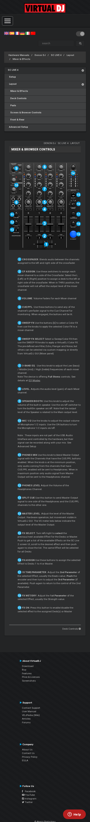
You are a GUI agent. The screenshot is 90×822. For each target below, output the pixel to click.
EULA (25, 760)
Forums (26, 722)
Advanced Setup (18, 127)
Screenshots (29, 680)
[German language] (22, 33)
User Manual (29, 711)
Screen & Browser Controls (24, 112)
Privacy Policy (29, 756)
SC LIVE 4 (56, 55)
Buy (24, 669)
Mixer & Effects (21, 59)
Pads (12, 105)
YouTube (29, 794)
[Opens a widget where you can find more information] (74, 814)
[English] (6, 33)
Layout (70, 55)
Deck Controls (17, 98)
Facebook (29, 791)
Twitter (28, 802)
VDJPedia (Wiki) (31, 715)
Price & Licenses (31, 677)
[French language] (17, 33)
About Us (27, 749)
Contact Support (31, 707)
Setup (12, 77)
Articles (26, 718)
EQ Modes (34, 380)
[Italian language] (27, 33)
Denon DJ (40, 55)
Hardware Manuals (18, 55)
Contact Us (28, 753)
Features (27, 673)
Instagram (30, 798)
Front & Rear (16, 119)
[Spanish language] (11, 33)
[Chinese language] (33, 33)
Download (27, 666)
